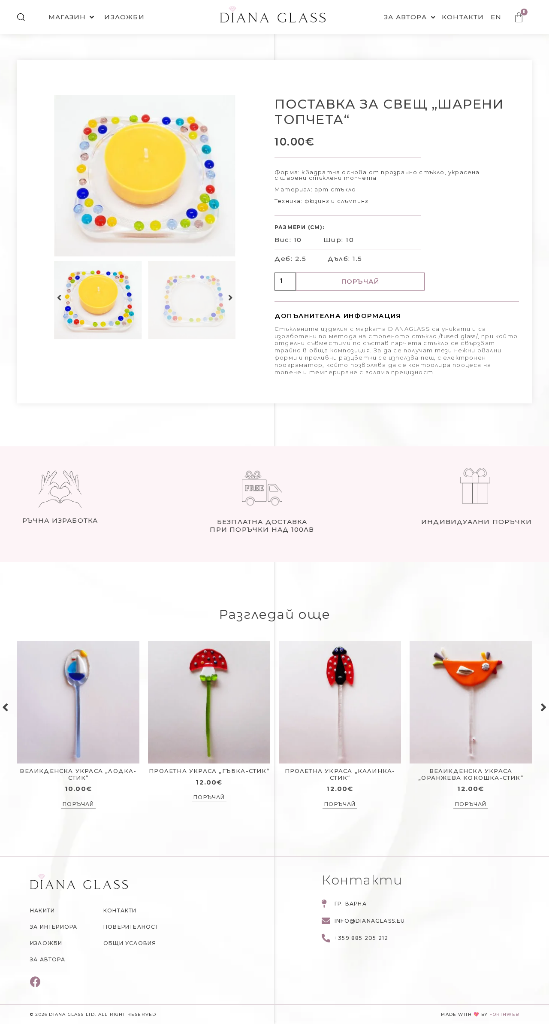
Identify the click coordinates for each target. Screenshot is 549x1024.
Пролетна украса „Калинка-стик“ (340, 774)
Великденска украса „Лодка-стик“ (78, 774)
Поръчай (360, 281)
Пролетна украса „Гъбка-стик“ (209, 770)
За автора (405, 17)
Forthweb (504, 1014)
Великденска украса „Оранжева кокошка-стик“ (470, 774)
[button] (59, 297)
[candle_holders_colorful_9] (145, 176)
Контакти (463, 17)
